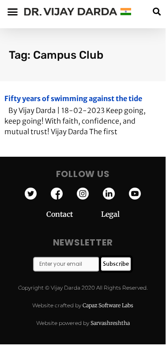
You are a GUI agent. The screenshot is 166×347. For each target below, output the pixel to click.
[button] (156, 11)
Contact (73, 214)
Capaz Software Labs (108, 305)
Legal (110, 214)
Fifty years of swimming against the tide (73, 98)
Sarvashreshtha (110, 323)
